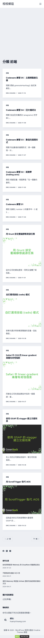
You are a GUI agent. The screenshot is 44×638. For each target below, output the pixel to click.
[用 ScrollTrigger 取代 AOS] (22, 499)
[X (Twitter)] (7, 551)
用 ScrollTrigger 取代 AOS (18, 482)
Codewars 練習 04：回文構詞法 (21, 110)
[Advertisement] (22, 30)
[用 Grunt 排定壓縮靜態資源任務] (22, 251)
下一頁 (35, 539)
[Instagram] (10, 551)
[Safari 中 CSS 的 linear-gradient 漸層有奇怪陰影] (22, 375)
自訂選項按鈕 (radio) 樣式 (18, 294)
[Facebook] (3, 551)
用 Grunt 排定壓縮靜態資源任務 (20, 234)
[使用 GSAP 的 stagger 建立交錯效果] (22, 439)
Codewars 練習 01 (14, 204)
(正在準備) (7, 599)
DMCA (17, 636)
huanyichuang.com (18, 621)
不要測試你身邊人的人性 (11, 573)
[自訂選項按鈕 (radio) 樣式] (22, 312)
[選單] (40, 4)
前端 (7, 73)
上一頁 (9, 539)
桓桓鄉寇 (8, 3)
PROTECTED (24, 636)
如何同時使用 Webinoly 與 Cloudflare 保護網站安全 (21, 565)
